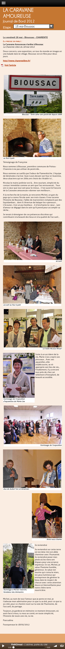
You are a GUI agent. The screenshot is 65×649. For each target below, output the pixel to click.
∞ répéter (62, 646)
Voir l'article (10, 65)
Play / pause (3, 646)
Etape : (8, 27)
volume (55, 646)
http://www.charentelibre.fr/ (16, 60)
